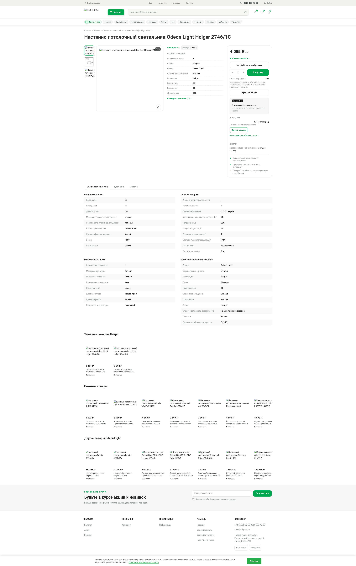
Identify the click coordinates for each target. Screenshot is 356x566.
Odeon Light (173, 48)
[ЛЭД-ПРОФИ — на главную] (93, 12)
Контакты (189, 3)
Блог (150, 3)
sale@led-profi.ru (242, 529)
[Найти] (245, 12)
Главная (87, 31)
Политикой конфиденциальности (144, 562)
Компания (176, 3)
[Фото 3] (89, 73)
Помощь (201, 525)
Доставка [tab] (119, 187)
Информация (165, 525)
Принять (254, 561)
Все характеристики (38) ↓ (179, 98)
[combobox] (185, 12)
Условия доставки (205, 535)
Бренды (88, 535)
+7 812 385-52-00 (242, 525)
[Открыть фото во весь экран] (158, 107)
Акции (87, 530)
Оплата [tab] (134, 187)
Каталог (97, 31)
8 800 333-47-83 (258, 525)
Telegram (255, 548)
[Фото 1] (89, 51)
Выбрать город (239, 130)
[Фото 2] (89, 62)
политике (232, 499)
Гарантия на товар (205, 540)
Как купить (162, 3)
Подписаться (262, 493)
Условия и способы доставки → (244, 135)
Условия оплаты (204, 530)
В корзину (258, 72)
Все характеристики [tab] (97, 187)
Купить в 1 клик (249, 92)
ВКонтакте (241, 548)
